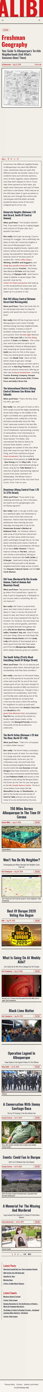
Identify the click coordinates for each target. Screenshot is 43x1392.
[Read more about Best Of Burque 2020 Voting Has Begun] (21, 936)
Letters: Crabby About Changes (13, 1283)
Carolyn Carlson (7, 1118)
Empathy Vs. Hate (9, 1276)
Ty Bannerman (6, 64)
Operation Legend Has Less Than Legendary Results (20, 1269)
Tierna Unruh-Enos (8, 1222)
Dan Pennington (7, 871)
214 (25, 1254)
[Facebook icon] (8, 159)
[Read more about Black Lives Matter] (21, 1032)
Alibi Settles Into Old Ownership (13, 1273)
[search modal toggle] (39, 20)
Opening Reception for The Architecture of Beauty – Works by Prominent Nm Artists (20, 1305)
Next (29, 1254)
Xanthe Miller (6, 822)
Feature (5, 30)
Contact (19, 1384)
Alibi (3, 920)
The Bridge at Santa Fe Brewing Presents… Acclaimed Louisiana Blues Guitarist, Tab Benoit (21, 1311)
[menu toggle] (3, 20)
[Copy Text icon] (14, 159)
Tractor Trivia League (10, 1300)
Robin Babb (5, 1067)
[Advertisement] (21, 132)
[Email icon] (18, 159)
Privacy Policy (10, 1384)
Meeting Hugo (8, 1280)
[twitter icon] (11, 159)
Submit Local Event (31, 1384)
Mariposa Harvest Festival (11, 1296)
